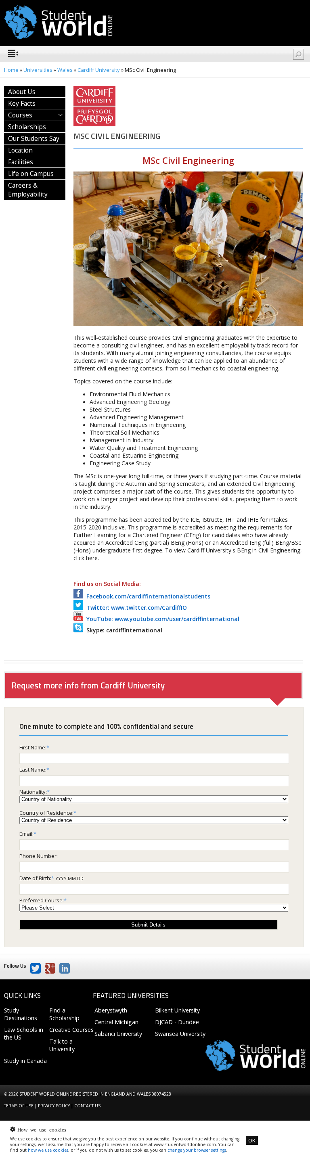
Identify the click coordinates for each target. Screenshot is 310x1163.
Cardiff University (99, 69)
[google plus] (50, 968)
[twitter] (35, 968)
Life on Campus (31, 173)
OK (252, 1140)
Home (11, 69)
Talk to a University (62, 1045)
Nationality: (33, 791)
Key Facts (22, 103)
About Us (22, 91)
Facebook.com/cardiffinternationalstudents (146, 596)
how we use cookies (48, 1150)
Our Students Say (33, 138)
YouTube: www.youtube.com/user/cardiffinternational (161, 619)
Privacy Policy (54, 1106)
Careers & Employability (28, 190)
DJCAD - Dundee (177, 1022)
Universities (37, 69)
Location (20, 150)
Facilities (20, 161)
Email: (26, 833)
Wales (65, 69)
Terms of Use (19, 1106)
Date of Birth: (35, 878)
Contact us (87, 1106)
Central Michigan (116, 1022)
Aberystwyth (110, 1010)
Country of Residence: (46, 812)
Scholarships (27, 126)
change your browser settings (197, 1150)
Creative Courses (71, 1029)
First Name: (32, 747)
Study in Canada (25, 1061)
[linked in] (64, 968)
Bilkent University (177, 1010)
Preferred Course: (41, 900)
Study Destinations (20, 1014)
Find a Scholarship (64, 1014)
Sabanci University (118, 1033)
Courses (20, 115)
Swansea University (180, 1033)
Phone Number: (38, 856)
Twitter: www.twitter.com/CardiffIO (135, 607)
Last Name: (32, 769)
